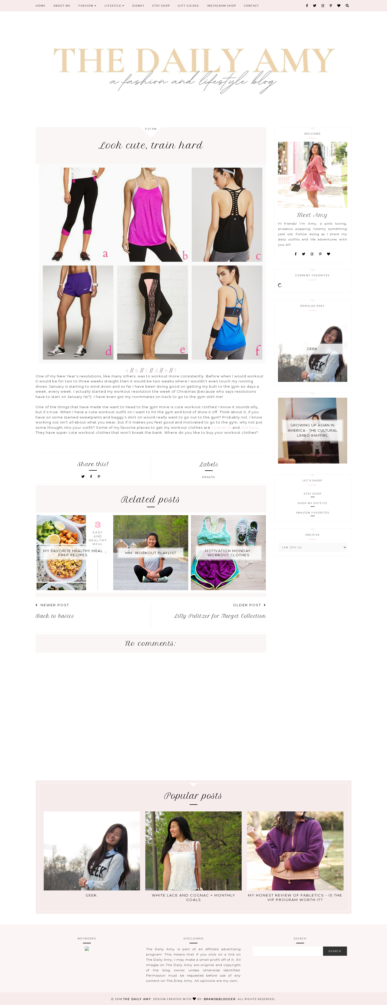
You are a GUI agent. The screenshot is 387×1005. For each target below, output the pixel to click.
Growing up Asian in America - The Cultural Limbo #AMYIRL (313, 430)
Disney (138, 5)
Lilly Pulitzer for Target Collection (220, 616)
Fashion (86, 5)
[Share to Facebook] (92, 477)
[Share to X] (83, 477)
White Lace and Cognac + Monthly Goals (193, 897)
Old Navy (250, 427)
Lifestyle (113, 5)
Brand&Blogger (220, 999)
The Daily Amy (137, 999)
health (208, 477)
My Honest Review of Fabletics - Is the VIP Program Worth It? (295, 897)
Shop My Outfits (312, 503)
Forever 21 (221, 427)
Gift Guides (188, 5)
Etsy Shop (161, 5)
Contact (251, 5)
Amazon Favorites (312, 512)
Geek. (312, 349)
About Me (62, 5)
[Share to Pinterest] (99, 477)
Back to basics (55, 616)
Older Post (247, 605)
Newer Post (55, 605)
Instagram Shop (221, 5)
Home (41, 5)
